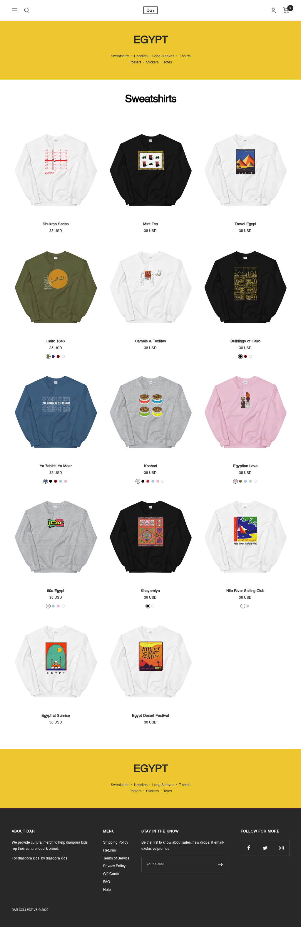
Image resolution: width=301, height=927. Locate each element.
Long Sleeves (163, 56)
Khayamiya (150, 591)
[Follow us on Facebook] (249, 848)
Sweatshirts (120, 56)
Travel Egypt (245, 224)
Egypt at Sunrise (55, 716)
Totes (167, 62)
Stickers (152, 62)
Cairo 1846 (55, 341)
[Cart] (286, 10)
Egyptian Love (245, 466)
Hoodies (141, 56)
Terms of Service (116, 858)
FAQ (106, 882)
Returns (109, 850)
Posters (135, 62)
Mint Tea (150, 224)
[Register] (220, 864)
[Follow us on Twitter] (265, 848)
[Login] (273, 10)
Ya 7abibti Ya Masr (56, 466)
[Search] (26, 10)
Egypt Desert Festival (150, 716)
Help (107, 890)
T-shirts (184, 56)
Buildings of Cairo (245, 341)
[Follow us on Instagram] (281, 848)
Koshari (150, 466)
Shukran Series (56, 224)
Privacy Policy (114, 866)
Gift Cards (111, 874)
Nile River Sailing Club (245, 591)
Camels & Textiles (150, 341)
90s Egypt (55, 591)
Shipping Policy (115, 842)
